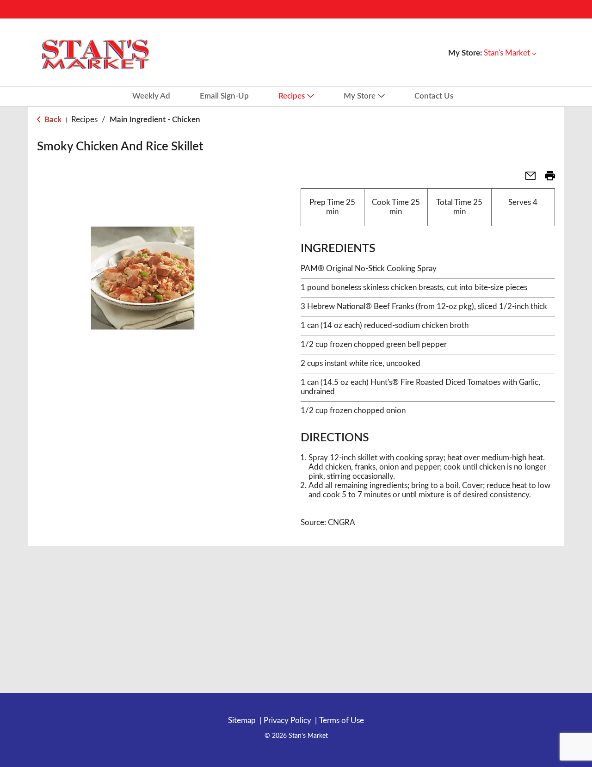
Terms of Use (341, 720)
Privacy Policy (287, 720)
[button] (510, 53)
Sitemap (242, 720)
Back (52, 120)
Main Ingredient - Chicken (155, 120)
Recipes (84, 120)
